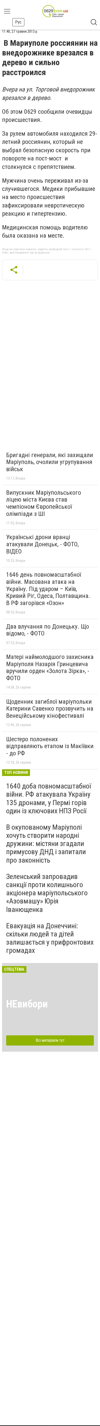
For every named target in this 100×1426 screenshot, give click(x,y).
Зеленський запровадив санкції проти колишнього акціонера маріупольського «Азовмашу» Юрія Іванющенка (47, 893)
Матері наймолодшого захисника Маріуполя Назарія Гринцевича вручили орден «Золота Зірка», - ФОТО (50, 667)
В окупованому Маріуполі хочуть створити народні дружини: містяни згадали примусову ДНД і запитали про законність (46, 843)
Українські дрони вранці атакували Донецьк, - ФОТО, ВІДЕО (42, 544)
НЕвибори (27, 1004)
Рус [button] (18, 22)
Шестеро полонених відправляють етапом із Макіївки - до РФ (50, 746)
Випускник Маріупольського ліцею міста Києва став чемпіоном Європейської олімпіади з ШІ (43, 503)
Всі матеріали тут (50, 1040)
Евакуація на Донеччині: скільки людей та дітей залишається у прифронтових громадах (50, 938)
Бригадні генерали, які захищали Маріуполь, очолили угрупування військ (49, 462)
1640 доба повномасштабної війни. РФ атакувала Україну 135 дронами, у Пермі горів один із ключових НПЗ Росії (48, 798)
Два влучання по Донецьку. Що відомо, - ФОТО (47, 630)
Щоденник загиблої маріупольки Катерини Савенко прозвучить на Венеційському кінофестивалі (49, 708)
